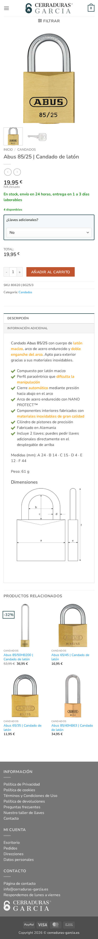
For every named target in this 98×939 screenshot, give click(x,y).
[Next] (86, 79)
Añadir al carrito (50, 272)
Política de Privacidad (22, 784)
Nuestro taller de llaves (24, 812)
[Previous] (11, 79)
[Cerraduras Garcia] (49, 8)
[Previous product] (17, 172)
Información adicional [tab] (27, 328)
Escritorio (12, 842)
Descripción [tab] (18, 318)
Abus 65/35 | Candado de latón (22, 727)
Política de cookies (19, 790)
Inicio (8, 149)
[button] (6, 8)
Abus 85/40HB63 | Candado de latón (72, 727)
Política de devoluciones (24, 801)
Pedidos (10, 848)
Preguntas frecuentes (22, 807)
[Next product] (7, 172)
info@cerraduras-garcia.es (26, 889)
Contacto (11, 818)
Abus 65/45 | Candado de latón (70, 657)
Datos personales (19, 859)
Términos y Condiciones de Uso (30, 795)
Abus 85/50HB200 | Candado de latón (18, 657)
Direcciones (14, 854)
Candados (26, 149)
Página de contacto (20, 883)
